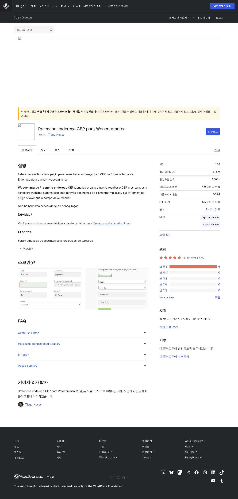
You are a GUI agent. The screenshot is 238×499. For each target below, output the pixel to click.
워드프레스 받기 (222, 6)
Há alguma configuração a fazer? (39, 343)
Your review (166, 297)
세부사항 (27, 150)
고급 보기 (165, 234)
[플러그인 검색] (50, 29)
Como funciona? (28, 332)
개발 (71, 150)
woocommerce (211, 224)
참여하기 (147, 440)
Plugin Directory (23, 17)
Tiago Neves (56, 134)
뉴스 (16, 446)
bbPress (191, 451)
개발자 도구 (105, 451)
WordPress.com (195, 440)
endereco (213, 217)
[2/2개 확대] (144, 273)
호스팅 (17, 451)
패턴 (59, 457)
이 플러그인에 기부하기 (174, 356)
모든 (217, 297)
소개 (16, 440)
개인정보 (19, 457)
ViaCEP (28, 248)
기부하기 (148, 451)
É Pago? (23, 354)
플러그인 (61, 451)
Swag (147, 457)
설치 (57, 150)
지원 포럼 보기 (168, 327)
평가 (44, 150)
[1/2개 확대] (77, 273)
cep (204, 217)
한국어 (50, 476)
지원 (217, 150)
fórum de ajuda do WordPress (112, 223)
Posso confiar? (27, 365)
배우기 (103, 440)
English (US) (213, 209)
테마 (59, 446)
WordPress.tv (108, 457)
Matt (189, 446)
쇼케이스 (61, 440)
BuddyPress (193, 457)
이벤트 (145, 446)
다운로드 (213, 131)
